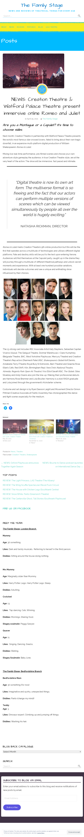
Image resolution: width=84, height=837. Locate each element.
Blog (40, 27)
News (11, 27)
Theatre (19, 452)
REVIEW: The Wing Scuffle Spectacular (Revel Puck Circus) (31, 485)
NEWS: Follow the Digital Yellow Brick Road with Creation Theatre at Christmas (40, 437)
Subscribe (12, 807)
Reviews (20, 27)
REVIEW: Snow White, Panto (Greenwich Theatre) (26, 494)
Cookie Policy (40, 833)
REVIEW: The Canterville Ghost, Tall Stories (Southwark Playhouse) (34, 498)
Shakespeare (32, 455)
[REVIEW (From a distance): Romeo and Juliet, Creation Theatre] (15, 426)
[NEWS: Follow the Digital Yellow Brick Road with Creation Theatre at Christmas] (41, 426)
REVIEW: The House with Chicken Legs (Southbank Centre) (31, 489)
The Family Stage (42, 5)
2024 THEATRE (51, 27)
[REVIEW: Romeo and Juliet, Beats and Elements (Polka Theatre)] (68, 426)
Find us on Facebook (17, 508)
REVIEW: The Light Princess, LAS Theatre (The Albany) (28, 480)
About (3, 27)
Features (31, 27)
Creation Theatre (19, 455)
